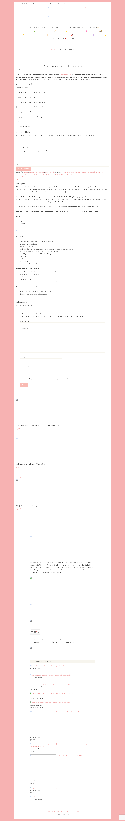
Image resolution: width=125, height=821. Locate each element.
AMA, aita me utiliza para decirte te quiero (31, 107)
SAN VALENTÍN (50, 172)
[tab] (62, 177)
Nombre (23, 357)
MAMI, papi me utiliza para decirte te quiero (32, 97)
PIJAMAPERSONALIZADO (30, 174)
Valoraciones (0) (21, 179)
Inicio (50, 49)
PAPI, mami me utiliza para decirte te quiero (32, 92)
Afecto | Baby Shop (31, 15)
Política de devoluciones (72, 812)
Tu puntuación (25, 321)
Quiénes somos (58, 812)
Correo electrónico (26, 367)
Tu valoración (24, 328)
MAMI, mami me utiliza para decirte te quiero (32, 112)
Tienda (55, 49)
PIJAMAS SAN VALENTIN (36, 172)
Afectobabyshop (65, 74)
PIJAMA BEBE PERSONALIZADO (71, 172)
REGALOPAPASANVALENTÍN (63, 174)
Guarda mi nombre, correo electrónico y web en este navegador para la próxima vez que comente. (51, 379)
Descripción (20, 177)
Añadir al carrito (23, 169)
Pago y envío (49, 812)
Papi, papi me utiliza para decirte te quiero (31, 117)
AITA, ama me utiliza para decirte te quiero (31, 102)
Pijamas (26, 172)
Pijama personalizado (88, 172)
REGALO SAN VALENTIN (46, 174)
